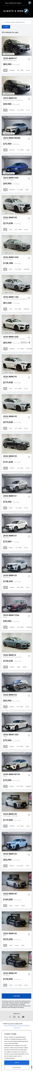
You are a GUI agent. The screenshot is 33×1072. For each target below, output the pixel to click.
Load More (16, 996)
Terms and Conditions (23, 1025)
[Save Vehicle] (29, 59)
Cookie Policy (17, 1027)
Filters (7, 27)
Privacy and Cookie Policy (10, 1025)
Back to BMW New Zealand (13, 3)
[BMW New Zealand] (29, 3)
